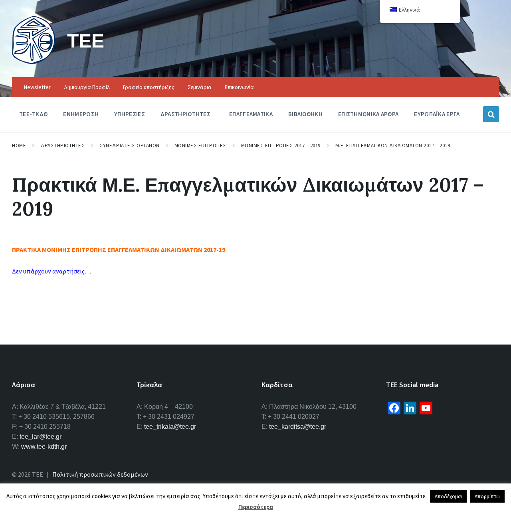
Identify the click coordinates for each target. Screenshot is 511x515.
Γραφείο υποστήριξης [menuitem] (148, 87)
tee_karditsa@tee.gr (297, 426)
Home (19, 145)
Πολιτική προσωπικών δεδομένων (100, 474)
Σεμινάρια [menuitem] (200, 87)
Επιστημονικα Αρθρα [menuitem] (368, 114)
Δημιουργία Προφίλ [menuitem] (87, 87)
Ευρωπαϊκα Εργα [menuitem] (437, 114)
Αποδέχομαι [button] (448, 496)
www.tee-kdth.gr (44, 446)
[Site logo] (33, 61)
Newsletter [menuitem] (37, 87)
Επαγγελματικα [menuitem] (251, 114)
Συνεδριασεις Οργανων (129, 145)
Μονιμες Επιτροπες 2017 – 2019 (281, 145)
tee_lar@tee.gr (40, 436)
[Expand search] (491, 114)
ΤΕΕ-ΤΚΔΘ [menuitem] (33, 114)
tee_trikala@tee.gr (170, 426)
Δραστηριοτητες (63, 145)
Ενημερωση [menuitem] (81, 114)
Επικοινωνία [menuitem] (239, 87)
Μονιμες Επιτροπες (200, 145)
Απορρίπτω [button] (487, 496)
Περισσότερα (255, 507)
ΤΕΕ (85, 40)
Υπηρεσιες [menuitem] (129, 114)
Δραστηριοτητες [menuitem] (185, 114)
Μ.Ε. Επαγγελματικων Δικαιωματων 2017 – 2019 (392, 145)
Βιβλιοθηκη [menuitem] (305, 114)
